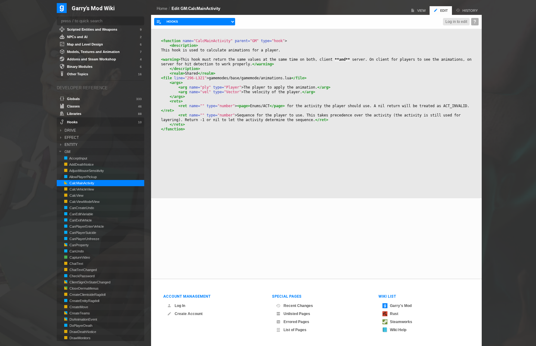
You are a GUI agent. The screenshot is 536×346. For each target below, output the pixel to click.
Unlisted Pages (297, 314)
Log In (180, 306)
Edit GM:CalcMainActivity (196, 8)
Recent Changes (298, 306)
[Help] (475, 21)
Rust (394, 314)
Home (162, 8)
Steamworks (401, 322)
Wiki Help (398, 330)
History (470, 10)
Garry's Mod (401, 306)
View (421, 10)
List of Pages (295, 330)
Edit (444, 10)
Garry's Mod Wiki (93, 8)
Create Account (189, 314)
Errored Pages (296, 322)
